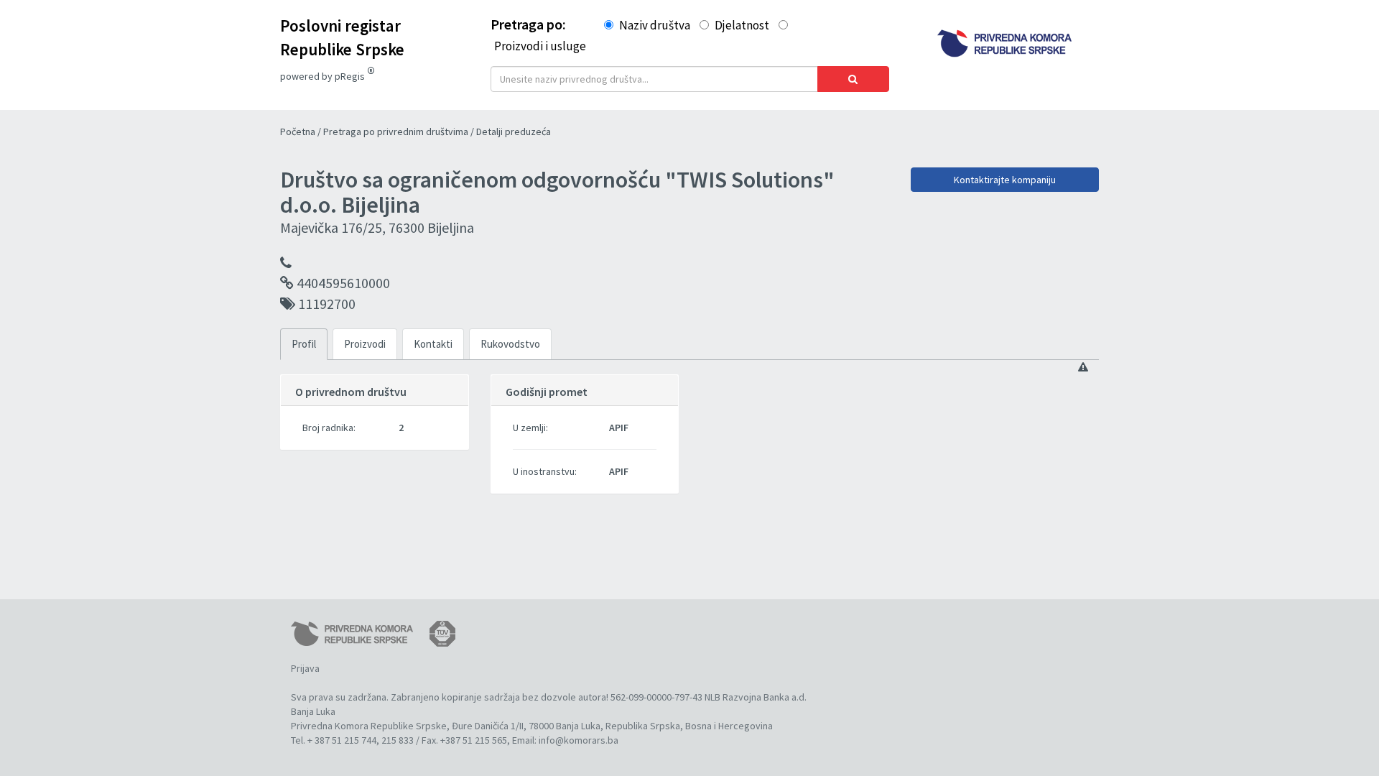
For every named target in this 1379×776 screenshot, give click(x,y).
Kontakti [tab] (433, 344)
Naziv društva (654, 25)
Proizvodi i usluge (540, 46)
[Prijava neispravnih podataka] (1083, 367)
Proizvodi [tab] (365, 344)
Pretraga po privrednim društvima (396, 131)
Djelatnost (742, 25)
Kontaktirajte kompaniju (1005, 179)
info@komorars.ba (578, 740)
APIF (618, 427)
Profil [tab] (304, 344)
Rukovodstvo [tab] (510, 344)
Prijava (305, 668)
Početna (298, 131)
